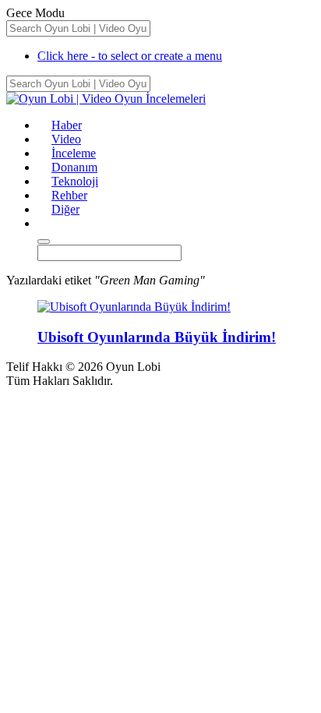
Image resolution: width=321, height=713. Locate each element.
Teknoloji (74, 181)
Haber (66, 125)
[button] (44, 223)
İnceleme (73, 153)
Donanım (74, 167)
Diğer (65, 209)
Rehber (69, 195)
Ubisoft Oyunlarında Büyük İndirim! (156, 337)
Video (66, 139)
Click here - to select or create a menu (129, 55)
